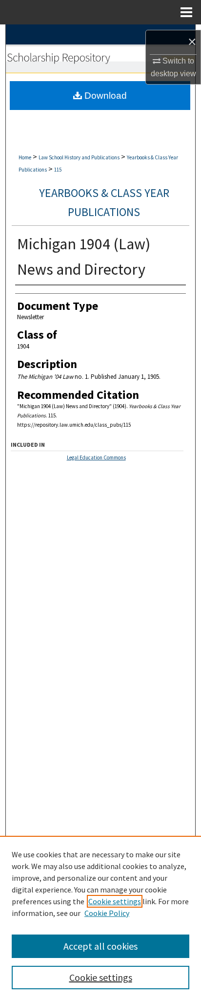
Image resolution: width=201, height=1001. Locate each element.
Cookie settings (114, 901)
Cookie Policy (106, 913)
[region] (100, 918)
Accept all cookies (100, 946)
